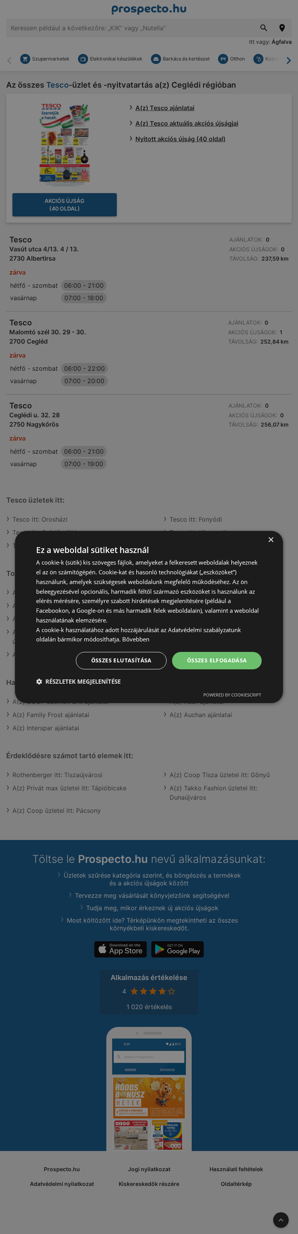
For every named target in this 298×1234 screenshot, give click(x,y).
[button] (78, 681)
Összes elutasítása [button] (121, 660)
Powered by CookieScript (232, 695)
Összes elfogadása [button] (217, 660)
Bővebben (135, 639)
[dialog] (149, 617)
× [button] (271, 540)
